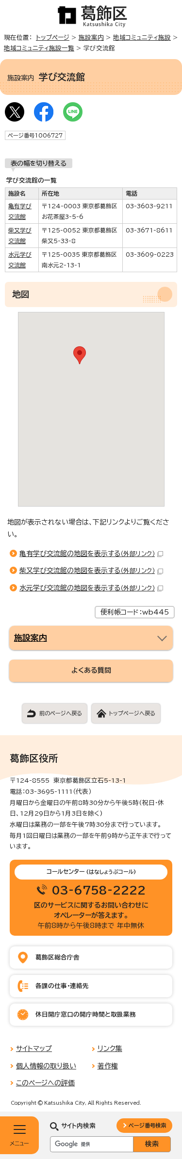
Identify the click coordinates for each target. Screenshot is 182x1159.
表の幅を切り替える (38, 163)
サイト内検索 (78, 1126)
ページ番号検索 (147, 1125)
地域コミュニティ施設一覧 (39, 48)
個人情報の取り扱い (46, 1066)
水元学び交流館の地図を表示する (87, 588)
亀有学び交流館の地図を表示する (87, 553)
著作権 (108, 1066)
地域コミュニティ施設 (142, 37)
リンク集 (110, 1048)
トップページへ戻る (132, 713)
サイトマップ (34, 1048)
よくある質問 (91, 670)
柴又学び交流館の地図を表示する (87, 570)
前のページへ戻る (60, 713)
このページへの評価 (45, 1083)
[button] (79, 355)
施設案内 (91, 37)
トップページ (52, 37)
